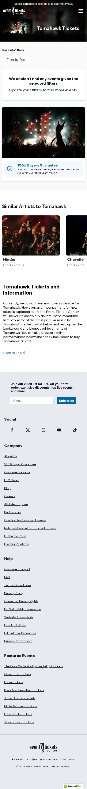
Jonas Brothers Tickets (19, 698)
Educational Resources (20, 633)
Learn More (48, 172)
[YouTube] (59, 430)
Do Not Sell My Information (22, 609)
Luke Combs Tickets (18, 714)
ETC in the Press (15, 536)
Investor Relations (16, 544)
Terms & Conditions (17, 585)
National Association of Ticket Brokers (30, 528)
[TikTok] (75, 430)
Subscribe (66, 400)
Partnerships (12, 512)
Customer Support (17, 569)
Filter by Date (17, 60)
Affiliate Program (16, 504)
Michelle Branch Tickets (20, 706)
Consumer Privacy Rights (21, 601)
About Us (10, 456)
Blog (7, 488)
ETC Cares (11, 480)
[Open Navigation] (80, 10)
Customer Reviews (17, 472)
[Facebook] (12, 430)
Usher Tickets (13, 682)
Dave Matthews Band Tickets (24, 690)
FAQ (7, 577)
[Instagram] (43, 430)
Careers (9, 496)
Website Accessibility (18, 617)
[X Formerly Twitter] (27, 430)
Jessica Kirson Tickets (19, 722)
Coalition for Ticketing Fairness (25, 520)
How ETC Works (15, 625)
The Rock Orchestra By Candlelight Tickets (33, 666)
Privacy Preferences (18, 641)
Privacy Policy (13, 593)
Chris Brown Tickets (17, 674)
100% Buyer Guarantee (20, 464)
